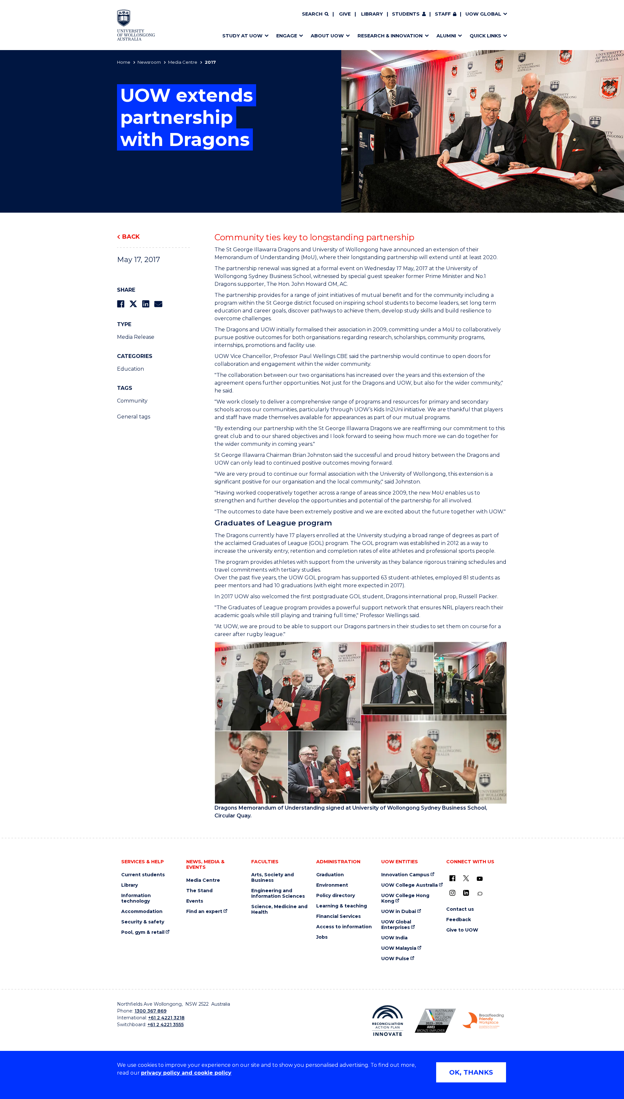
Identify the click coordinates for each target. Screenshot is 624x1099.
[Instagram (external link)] (452, 893)
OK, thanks (471, 1072)
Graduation (330, 875)
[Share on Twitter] (133, 304)
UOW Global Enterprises (396, 924)
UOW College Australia (409, 885)
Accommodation (141, 911)
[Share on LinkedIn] (146, 304)
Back (131, 236)
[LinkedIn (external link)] (466, 893)
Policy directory (335, 895)
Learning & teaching (341, 906)
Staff (443, 14)
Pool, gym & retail (142, 932)
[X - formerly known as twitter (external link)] (466, 878)
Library (372, 14)
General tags (133, 417)
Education (130, 369)
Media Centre (182, 62)
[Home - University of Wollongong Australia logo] (136, 25)
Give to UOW (462, 930)
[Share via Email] (158, 304)
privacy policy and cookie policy (186, 1073)
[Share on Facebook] (120, 304)
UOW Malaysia (398, 948)
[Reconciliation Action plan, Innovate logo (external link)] (387, 1020)
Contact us (460, 909)
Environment (332, 885)
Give (345, 14)
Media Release (135, 337)
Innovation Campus (405, 875)
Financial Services (338, 916)
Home (123, 62)
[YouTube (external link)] (480, 878)
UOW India (394, 938)
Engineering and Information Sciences (278, 893)
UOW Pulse (395, 958)
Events (194, 901)
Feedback (458, 919)
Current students (143, 875)
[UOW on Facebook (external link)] (452, 878)
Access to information (344, 927)
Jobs (322, 937)
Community (132, 401)
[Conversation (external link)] (480, 893)
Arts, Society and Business (272, 877)
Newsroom (149, 62)
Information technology (136, 898)
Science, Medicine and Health (279, 909)
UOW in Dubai (398, 911)
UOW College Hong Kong (405, 898)
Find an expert (204, 911)
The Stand (199, 891)
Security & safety (142, 922)
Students (406, 14)
